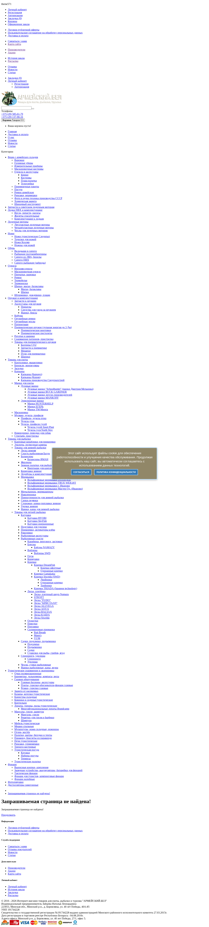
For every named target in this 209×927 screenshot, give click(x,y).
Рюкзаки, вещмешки (25, 195)
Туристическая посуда (26, 749)
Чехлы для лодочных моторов (31, 230)
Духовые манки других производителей (49, 394)
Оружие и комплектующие (23, 298)
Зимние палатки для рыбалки (37, 465)
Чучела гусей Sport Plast (40, 427)
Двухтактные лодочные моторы (32, 224)
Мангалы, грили (30, 714)
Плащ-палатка (29, 180)
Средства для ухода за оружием (38, 309)
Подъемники (34, 647)
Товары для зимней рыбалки (30, 447)
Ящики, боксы (29, 312)
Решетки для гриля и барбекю (37, 717)
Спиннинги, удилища (33, 656)
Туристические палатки (27, 761)
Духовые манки (29, 386)
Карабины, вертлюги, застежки (44, 541)
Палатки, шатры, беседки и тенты (33, 735)
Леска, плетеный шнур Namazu (51, 594)
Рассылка (13, 61)
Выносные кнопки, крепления (31, 767)
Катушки (26, 515)
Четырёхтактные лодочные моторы (34, 227)
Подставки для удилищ (34, 526)
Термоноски (21, 283)
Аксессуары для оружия (27, 303)
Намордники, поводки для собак (32, 433)
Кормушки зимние (31, 471)
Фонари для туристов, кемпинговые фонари (39, 776)
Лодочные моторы (18, 221)
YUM (37, 638)
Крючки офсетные (50, 567)
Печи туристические (25, 741)
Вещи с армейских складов (23, 157)
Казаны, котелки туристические (32, 694)
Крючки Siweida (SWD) (47, 576)
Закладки (13, 892)
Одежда (12, 265)
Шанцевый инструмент (27, 204)
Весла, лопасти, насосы (27, 213)
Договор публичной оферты (23, 29)
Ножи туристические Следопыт (32, 236)
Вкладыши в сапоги (25, 251)
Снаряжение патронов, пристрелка (33, 339)
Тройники (46, 585)
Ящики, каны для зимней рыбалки (40, 509)
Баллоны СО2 (28, 345)
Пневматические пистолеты (36, 333)
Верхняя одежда (23, 268)
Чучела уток (27, 421)
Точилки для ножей (25, 239)
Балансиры (27, 456)
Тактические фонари (26, 773)
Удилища (32, 661)
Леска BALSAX (43, 612)
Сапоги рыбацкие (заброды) (30, 262)
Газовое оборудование (26, 679)
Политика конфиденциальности (116, 472)
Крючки (31, 562)
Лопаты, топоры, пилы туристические (35, 705)
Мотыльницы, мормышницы (37, 491)
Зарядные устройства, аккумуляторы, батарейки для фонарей (48, 770)
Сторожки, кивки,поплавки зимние (41, 503)
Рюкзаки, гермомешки (26, 744)
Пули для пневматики (33, 353)
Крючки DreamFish (44, 565)
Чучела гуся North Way (40, 430)
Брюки (24, 174)
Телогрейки (27, 183)
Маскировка (21, 412)
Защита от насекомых (26, 691)
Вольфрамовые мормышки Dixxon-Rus (49, 479)
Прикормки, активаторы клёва (38, 529)
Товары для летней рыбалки (30, 512)
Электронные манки (32, 400)
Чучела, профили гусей (34, 424)
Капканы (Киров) (30, 377)
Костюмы (26, 177)
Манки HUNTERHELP (40, 403)
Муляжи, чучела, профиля (28, 415)
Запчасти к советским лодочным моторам (31, 207)
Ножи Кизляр (22, 242)
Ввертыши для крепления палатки (46, 468)
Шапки (25, 292)
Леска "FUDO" (42, 600)
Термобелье (20, 280)
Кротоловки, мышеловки (28, 362)
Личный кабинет (17, 886)
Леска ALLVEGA (44, 606)
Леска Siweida (41, 617)
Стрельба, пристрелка (26, 435)
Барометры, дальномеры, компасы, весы (36, 676)
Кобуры (18, 315)
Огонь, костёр (22, 732)
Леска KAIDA (42, 614)
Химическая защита (25, 201)
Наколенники (28, 494)
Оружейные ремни (24, 318)
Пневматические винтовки (36, 330)
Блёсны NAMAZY (44, 547)
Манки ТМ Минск (37, 409)
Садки (30, 650)
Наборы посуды (30, 755)
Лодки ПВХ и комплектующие (25, 210)
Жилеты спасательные (26, 215)
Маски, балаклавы (31, 289)
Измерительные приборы (28, 166)
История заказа (16, 58)
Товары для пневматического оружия (35, 342)
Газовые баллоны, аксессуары (37, 682)
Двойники (46, 579)
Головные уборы (23, 163)
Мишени (26, 350)
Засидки (19, 368)
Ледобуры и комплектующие (37, 474)
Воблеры (32, 550)
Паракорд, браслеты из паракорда (33, 738)
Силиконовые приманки (41, 629)
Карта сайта (14, 44)
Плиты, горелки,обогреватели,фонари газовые (47, 685)
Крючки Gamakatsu (44, 573)
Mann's (37, 635)
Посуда (18, 189)
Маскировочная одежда (27, 271)
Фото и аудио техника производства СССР (38, 198)
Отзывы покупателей (20, 849)
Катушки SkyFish (37, 521)
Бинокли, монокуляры (26, 365)
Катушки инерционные (40, 523)
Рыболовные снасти (32, 538)
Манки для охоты (24, 383)
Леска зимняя (28, 450)
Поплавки (33, 626)
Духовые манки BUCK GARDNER (47, 391)
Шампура (26, 720)
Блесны (31, 544)
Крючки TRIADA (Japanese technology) (55, 588)
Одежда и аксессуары (26, 171)
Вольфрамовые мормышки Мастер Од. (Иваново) (55, 488)
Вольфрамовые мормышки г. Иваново (48, 485)
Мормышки (27, 477)
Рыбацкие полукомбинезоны (30, 254)
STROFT (39, 597)
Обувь (11, 248)
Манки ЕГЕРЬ (35, 406)
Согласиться (81, 472)
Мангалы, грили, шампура (29, 711)
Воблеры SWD (42, 553)
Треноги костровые (25, 746)
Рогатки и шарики (24, 336)
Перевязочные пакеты (26, 186)
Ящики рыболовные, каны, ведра (39, 667)
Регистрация (15, 12)
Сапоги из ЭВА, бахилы (27, 257)
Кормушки (33, 559)
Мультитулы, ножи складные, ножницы (36, 729)
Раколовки (27, 532)
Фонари (12, 764)
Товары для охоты (18, 359)
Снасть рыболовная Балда (35, 453)
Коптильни (20, 702)
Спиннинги (34, 658)
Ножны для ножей (24, 245)
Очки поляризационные (27, 673)
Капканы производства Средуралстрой (42, 380)
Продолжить (8, 815)
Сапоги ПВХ (21, 259)
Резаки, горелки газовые (34, 688)
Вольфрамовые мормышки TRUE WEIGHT (51, 482)
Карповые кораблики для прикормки (35, 441)
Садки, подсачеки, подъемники (38, 641)
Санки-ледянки (29, 500)
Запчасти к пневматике (34, 347)
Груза (30, 556)
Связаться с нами (17, 41)
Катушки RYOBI (36, 518)
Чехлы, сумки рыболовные (36, 664)
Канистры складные (25, 697)
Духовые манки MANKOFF (43, 397)
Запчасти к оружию (25, 301)
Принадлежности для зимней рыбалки (42, 497)
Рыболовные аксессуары (34, 535)
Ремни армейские (24, 192)
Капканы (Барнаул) (31, 374)
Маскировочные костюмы (28, 169)
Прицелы (26, 306)
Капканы (19, 371)
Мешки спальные (24, 726)
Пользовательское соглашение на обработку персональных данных (45, 32)
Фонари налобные (24, 779)
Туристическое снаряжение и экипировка (31, 670)
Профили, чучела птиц (33, 418)
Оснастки (32, 620)
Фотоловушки (16, 782)
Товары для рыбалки (19, 438)
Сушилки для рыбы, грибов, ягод (46, 653)
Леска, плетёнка (36, 591)
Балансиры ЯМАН (37, 459)
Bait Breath (40, 632)
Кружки (25, 752)
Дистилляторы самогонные (23, 785)
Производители (16, 49)
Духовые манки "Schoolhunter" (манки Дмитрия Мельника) (60, 389)
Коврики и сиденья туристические (33, 700)
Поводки (32, 623)
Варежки (19, 160)
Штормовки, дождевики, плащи (32, 295)
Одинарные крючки (51, 570)
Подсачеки (33, 644)
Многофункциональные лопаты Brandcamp (45, 708)
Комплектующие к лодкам (29, 218)
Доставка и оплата (18, 35)
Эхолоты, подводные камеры (30, 444)
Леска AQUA (41, 609)
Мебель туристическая (27, 723)
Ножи (11, 233)
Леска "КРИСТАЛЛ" (45, 603)
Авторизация (15, 15)
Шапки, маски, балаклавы (28, 286)
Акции (12, 52)
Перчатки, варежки (25, 274)
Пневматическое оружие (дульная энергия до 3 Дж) (43, 327)
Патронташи (21, 324)
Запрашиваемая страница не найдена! (29, 793)
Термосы (26, 758)
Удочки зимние (29, 506)
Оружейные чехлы (24, 321)
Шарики (25, 356)
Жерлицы (26, 462)
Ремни (18, 277)
